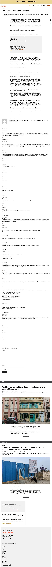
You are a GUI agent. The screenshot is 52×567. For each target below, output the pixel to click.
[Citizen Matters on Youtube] (10, 539)
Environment (25, 12)
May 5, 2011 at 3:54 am (4, 152)
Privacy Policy (4, 557)
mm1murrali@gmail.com (23, 274)
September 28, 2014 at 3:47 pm (5, 251)
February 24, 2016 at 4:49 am (5, 314)
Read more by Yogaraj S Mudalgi (13, 121)
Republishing (3, 559)
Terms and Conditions (4, 558)
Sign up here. (13, 543)
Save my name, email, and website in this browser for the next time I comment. (12, 369)
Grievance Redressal (4, 561)
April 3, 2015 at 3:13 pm (4, 264)
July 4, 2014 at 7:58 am (4, 244)
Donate (48, 5)
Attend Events (3, 553)
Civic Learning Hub (4, 554)
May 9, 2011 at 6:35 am (4, 227)
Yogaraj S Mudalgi (6, 12)
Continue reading (26, 436)
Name (3, 358)
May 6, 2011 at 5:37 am (4, 209)
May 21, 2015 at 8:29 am (4, 272)
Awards (3, 549)
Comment (3, 350)
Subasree (4, 451)
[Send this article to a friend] (50, 19)
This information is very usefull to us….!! (7, 328)
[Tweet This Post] (50, 20)
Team (2, 548)
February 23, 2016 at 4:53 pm (5, 305)
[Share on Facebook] (50, 23)
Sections (38, 5)
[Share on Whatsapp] (50, 22)
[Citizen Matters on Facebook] (6, 539)
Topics (34, 5)
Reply (2, 137)
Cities (30, 5)
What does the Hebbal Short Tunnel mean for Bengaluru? (26, 2)
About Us (3, 547)
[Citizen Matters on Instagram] (3, 539)
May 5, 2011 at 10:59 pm (4, 197)
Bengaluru (3, 8)
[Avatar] (4, 121)
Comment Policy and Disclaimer (4, 560)
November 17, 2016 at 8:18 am (5, 327)
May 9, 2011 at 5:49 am (4, 217)
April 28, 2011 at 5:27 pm (4, 141)
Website (3, 365)
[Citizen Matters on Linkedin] (8, 539)
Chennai (3, 445)
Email (3, 362)
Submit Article (43, 5)
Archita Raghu (5, 391)
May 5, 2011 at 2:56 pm (4, 188)
